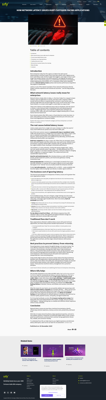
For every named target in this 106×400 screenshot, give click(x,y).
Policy (24, 398)
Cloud (28, 378)
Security (28, 386)
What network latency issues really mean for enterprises (42, 55)
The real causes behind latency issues (38, 57)
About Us (54, 383)
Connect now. (68, 322)
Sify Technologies (34, 45)
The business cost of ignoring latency (38, 59)
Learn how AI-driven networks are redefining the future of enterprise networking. (52, 268)
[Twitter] (8, 392)
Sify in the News (56, 380)
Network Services (30, 383)
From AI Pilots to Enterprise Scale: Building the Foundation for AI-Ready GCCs (74, 359)
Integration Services (30, 385)
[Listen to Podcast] (105, 22)
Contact (81, 378)
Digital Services (30, 380)
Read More (26, 365)
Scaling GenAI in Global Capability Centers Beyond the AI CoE (52, 360)
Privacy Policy (60, 389)
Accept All (47, 395)
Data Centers (29, 381)
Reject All (59, 395)
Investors (54, 381)
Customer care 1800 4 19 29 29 (85, 383)
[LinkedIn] (4, 392)
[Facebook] (11, 392)
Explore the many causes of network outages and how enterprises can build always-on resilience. (51, 121)
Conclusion (33, 67)
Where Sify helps (34, 65)
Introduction (33, 53)
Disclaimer (33, 398)
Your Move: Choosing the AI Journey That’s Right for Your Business (29, 360)
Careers (54, 378)
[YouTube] (14, 392)
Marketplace (29, 388)
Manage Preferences (53, 392)
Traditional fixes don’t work (37, 61)
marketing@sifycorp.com (85, 380)
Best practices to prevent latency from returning (41, 63)
